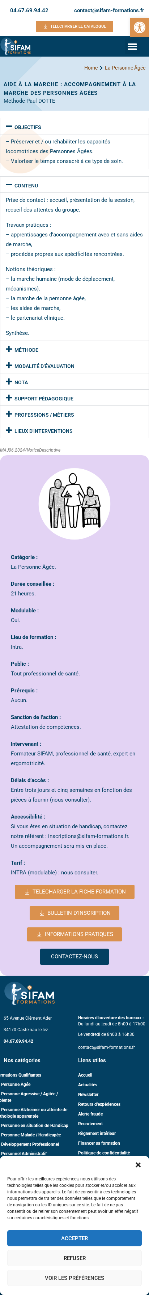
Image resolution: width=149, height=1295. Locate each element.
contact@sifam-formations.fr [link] (109, 10)
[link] (139, 27)
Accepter (74, 1238)
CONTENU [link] (26, 186)
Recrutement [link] (90, 1123)
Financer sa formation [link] (99, 1143)
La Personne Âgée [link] (125, 68)
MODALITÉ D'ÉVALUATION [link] (44, 366)
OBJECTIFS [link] (27, 127)
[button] (138, 1164)
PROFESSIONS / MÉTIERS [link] (44, 415)
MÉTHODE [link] (26, 350)
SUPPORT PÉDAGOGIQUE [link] (43, 399)
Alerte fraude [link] (90, 1114)
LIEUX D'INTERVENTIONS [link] (43, 431)
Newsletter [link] (88, 1094)
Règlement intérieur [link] (97, 1133)
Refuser (75, 1258)
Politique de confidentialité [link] (104, 1153)
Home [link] (91, 68)
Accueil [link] (85, 1075)
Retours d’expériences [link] (99, 1104)
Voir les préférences (74, 1278)
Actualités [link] (87, 1084)
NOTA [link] (21, 382)
